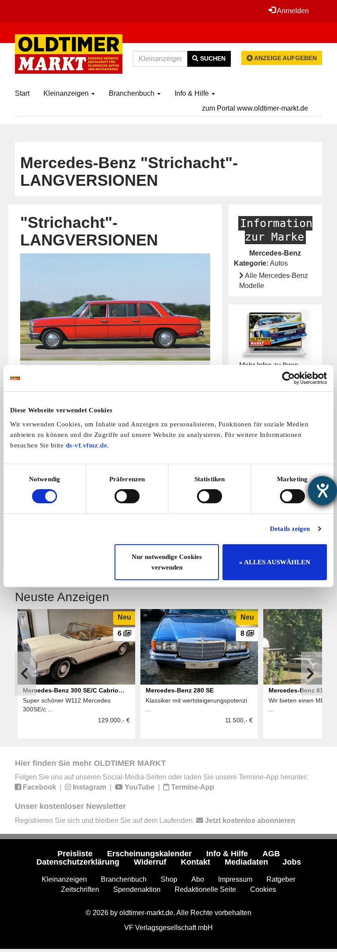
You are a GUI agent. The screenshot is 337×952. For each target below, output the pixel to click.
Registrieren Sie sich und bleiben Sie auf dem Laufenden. (155, 820)
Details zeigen (290, 528)
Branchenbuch (132, 93)
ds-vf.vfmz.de (87, 445)
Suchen (212, 58)
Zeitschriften (80, 889)
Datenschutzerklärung (77, 862)
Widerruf (150, 862)
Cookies (263, 889)
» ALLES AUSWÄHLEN (274, 562)
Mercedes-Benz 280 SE (180, 690)
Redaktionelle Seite (205, 889)
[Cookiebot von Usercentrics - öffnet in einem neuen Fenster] (288, 378)
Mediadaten (246, 862)
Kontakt (195, 862)
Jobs (292, 862)
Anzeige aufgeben (285, 57)
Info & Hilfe (193, 93)
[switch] (127, 496)
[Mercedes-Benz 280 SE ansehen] (199, 647)
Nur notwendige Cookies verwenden (167, 562)
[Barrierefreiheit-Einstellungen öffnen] (322, 490)
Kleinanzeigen (66, 93)
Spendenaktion (137, 889)
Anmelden (292, 10)
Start (22, 93)
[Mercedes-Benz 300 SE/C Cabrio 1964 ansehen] (76, 647)
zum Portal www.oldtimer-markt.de (255, 108)
